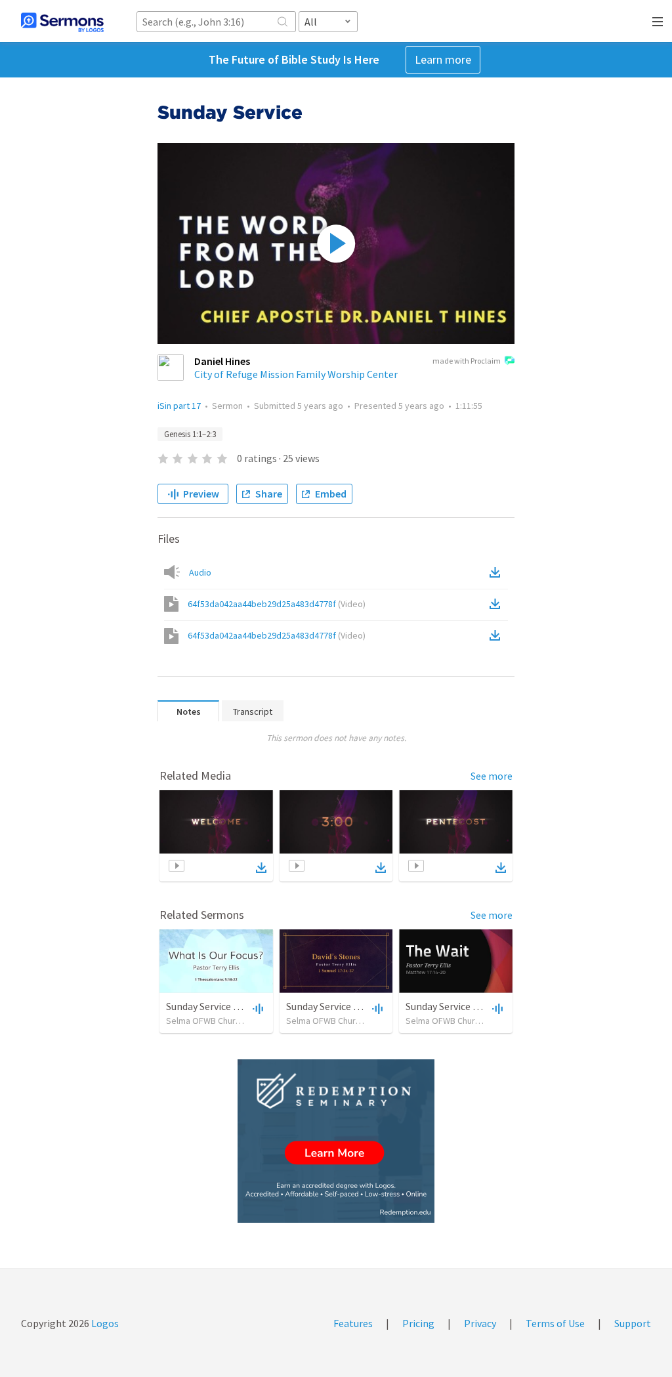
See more (492, 775)
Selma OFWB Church (205, 1021)
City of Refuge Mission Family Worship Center (296, 374)
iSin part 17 (179, 406)
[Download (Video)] (497, 604)
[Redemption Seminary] (336, 1141)
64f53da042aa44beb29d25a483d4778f (277, 604)
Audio (200, 572)
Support (632, 1323)
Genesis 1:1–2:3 (190, 434)
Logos (104, 1323)
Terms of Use (555, 1323)
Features (353, 1323)
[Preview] (256, 1008)
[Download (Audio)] (497, 572)
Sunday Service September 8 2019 (479, 1006)
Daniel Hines (222, 361)
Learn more (443, 59)
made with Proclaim (466, 361)
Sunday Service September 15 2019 (242, 1006)
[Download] (261, 867)
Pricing (418, 1323)
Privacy (480, 1323)
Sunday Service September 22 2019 (362, 1006)
